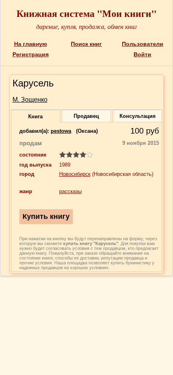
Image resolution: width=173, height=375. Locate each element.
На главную (30, 44)
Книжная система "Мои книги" (86, 13)
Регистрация (30, 54)
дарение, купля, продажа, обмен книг (86, 26)
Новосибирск (75, 174)
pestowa (61, 131)
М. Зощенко (29, 99)
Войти (142, 54)
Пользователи (142, 44)
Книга (35, 116)
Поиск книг (86, 44)
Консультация (137, 116)
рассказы (70, 191)
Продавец (86, 116)
